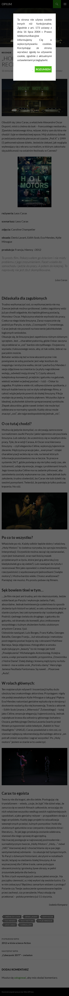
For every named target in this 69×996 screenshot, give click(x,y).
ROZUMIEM (43, 69)
